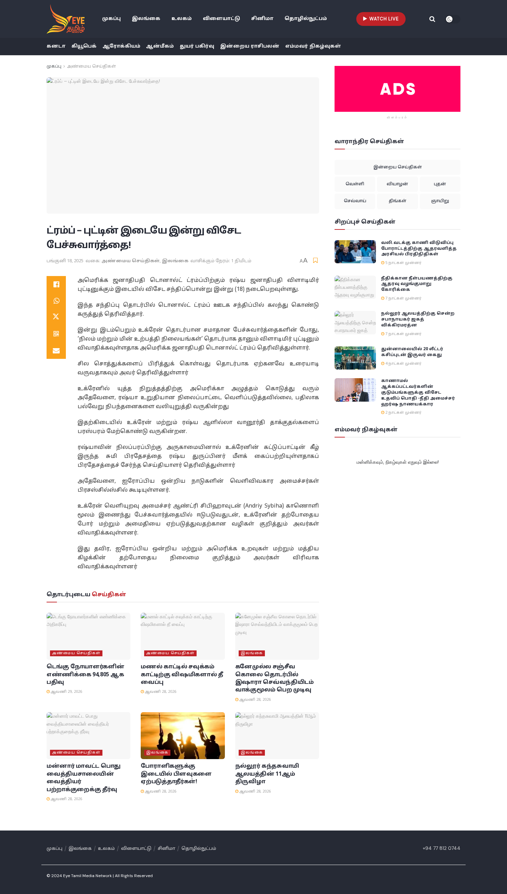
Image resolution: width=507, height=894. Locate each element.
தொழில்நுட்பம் (306, 19)
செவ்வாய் (355, 201)
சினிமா (262, 19)
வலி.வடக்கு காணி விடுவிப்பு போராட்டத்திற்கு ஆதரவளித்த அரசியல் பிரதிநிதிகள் (419, 248)
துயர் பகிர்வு (197, 46)
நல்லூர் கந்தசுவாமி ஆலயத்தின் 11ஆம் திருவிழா (267, 774)
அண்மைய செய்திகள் (91, 66)
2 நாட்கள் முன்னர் (402, 412)
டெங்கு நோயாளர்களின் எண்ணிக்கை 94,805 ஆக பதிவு (85, 675)
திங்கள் (397, 201)
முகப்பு (111, 19)
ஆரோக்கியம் (121, 46)
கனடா (56, 46)
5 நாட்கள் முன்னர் (402, 263)
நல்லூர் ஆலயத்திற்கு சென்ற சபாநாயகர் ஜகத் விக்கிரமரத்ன (418, 319)
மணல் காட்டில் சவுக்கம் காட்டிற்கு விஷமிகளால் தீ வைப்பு (182, 675)
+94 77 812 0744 (441, 848)
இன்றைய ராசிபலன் (249, 46)
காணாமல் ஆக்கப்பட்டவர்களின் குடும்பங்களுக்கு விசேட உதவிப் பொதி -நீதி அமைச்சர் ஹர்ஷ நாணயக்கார (418, 392)
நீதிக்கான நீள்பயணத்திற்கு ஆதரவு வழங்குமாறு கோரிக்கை (417, 284)
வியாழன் (397, 184)
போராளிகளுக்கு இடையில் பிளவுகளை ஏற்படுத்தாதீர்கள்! (176, 774)
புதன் (440, 184)
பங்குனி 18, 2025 (65, 261)
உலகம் (181, 19)
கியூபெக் (84, 46)
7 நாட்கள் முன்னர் (402, 298)
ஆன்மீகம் (160, 46)
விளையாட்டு (221, 19)
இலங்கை (146, 19)
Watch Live (383, 19)
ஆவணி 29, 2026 (66, 691)
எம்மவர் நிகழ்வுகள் (313, 46)
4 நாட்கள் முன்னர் (402, 363)
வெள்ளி (355, 184)
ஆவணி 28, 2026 (160, 691)
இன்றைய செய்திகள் (398, 167)
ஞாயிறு (440, 201)
